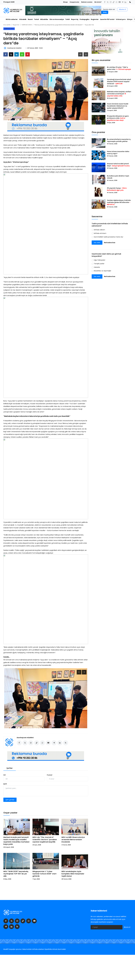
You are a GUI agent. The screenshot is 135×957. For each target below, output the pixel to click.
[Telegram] (122, 2)
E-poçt (49, 775)
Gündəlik (22, 19)
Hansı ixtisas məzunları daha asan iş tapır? (118, 152)
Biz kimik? (98, 2)
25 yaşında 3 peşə (117, 189)
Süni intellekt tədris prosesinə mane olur (108, 237)
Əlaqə (65, 2)
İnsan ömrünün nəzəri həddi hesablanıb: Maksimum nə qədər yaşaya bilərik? (117, 106)
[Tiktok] (114, 2)
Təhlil (67, 19)
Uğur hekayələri (99, 260)
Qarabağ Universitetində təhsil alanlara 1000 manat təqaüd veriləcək (119, 81)
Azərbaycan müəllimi (25, 738)
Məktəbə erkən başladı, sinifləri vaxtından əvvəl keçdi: (119, 94)
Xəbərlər (97, 267)
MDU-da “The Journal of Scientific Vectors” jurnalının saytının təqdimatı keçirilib (44, 839)
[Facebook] (105, 2)
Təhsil (36, 19)
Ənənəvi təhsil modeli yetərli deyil (118, 165)
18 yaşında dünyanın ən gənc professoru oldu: (118, 118)
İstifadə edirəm (99, 230)
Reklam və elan (86, 2)
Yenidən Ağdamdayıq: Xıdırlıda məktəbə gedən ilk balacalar (119, 202)
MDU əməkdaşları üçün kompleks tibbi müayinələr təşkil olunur (72, 873)
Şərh (5, 784)
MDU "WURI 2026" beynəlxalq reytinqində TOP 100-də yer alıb (15, 873)
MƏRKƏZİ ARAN (27, 25)
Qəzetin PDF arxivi (107, 19)
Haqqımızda (74, 2)
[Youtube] (119, 2)
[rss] (17, 926)
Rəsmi (30, 19)
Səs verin (97, 243)
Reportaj (74, 19)
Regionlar (95, 19)
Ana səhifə (6, 25)
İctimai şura (121, 19)
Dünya (129, 19)
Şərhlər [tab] (10, 768)
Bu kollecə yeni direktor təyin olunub (118, 177)
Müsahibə (44, 19)
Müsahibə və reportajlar (102, 271)
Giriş (105, 12)
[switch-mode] (129, 2)
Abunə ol (122, 9)
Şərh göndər (9, 800)
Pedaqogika (84, 19)
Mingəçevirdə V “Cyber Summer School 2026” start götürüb (44, 873)
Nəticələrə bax (109, 243)
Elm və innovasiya (57, 19)
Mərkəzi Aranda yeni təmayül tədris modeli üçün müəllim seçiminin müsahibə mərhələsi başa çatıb (16, 840)
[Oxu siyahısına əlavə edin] (86, 54)
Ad (4, 775)
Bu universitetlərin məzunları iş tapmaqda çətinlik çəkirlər (119, 140)
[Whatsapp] (116, 2)
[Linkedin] (125, 2)
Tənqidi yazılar (99, 264)
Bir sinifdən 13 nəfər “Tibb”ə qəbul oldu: (119, 68)
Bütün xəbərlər (12, 19)
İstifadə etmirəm (100, 233)
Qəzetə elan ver (109, 9)
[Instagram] (111, 2)
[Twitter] (108, 2)
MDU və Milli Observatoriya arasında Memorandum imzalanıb (73, 839)
